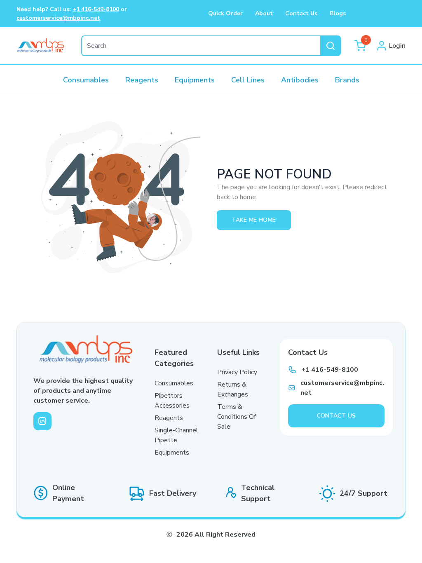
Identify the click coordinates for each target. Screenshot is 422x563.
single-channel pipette (176, 435)
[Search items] (330, 45)
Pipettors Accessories (172, 400)
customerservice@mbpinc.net (58, 18)
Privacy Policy (237, 372)
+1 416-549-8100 (96, 9)
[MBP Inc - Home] (40, 45)
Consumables (174, 383)
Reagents (169, 417)
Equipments (172, 452)
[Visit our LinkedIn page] (42, 421)
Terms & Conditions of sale (236, 416)
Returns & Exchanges (232, 389)
